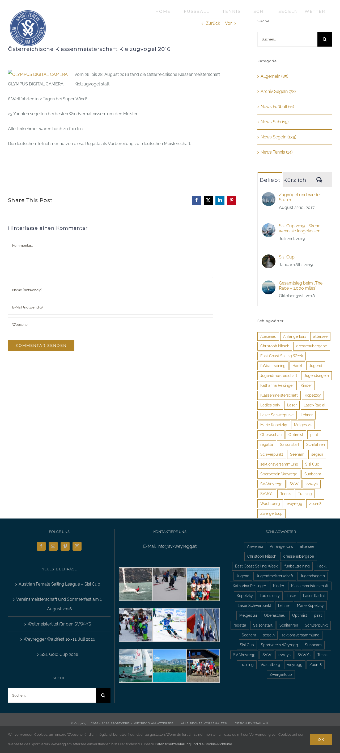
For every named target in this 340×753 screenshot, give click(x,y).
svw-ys (311, 484)
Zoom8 (315, 503)
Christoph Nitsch (274, 346)
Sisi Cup (287, 257)
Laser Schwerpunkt (277, 415)
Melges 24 (303, 424)
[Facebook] (41, 546)
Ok (321, 739)
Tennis (285, 493)
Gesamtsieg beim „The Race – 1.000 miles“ (300, 286)
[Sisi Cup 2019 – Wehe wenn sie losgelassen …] (268, 228)
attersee (320, 336)
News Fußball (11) (277, 106)
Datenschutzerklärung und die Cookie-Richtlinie (193, 744)
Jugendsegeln (316, 375)
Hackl (297, 365)
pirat (314, 434)
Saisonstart (289, 444)
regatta (266, 444)
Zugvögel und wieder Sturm (300, 197)
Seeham (297, 454)
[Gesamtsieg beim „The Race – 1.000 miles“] (268, 285)
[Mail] (53, 546)
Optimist (295, 434)
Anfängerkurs (294, 336)
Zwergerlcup (271, 513)
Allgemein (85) (274, 76)
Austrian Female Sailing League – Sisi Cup (59, 584)
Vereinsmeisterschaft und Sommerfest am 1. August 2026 (59, 604)
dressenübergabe (311, 346)
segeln (317, 454)
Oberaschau (271, 434)
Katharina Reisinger (277, 385)
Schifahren (315, 444)
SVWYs (266, 493)
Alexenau (268, 336)
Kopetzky (313, 395)
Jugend (315, 365)
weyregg (294, 503)
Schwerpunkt (271, 454)
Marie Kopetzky (273, 424)
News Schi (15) (274, 121)
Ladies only (270, 405)
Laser (292, 405)
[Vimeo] (65, 546)
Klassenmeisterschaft (279, 395)
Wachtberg (270, 503)
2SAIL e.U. (261, 723)
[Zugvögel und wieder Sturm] (268, 196)
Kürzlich (295, 180)
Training (305, 493)
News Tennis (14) (276, 152)
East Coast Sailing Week (281, 355)
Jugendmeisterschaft (278, 375)
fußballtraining (273, 365)
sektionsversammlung (279, 464)
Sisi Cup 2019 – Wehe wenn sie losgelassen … (301, 228)
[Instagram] (77, 546)
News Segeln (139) (278, 136)
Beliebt (270, 180)
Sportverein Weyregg (279, 474)
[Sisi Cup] (268, 259)
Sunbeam (312, 474)
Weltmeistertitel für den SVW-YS (59, 624)
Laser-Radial (314, 405)
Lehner (307, 415)
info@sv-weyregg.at (177, 546)
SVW (294, 484)
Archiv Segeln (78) (278, 91)
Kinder (306, 385)
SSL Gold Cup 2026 (59, 654)
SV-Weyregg (271, 484)
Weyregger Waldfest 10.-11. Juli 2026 (59, 639)
